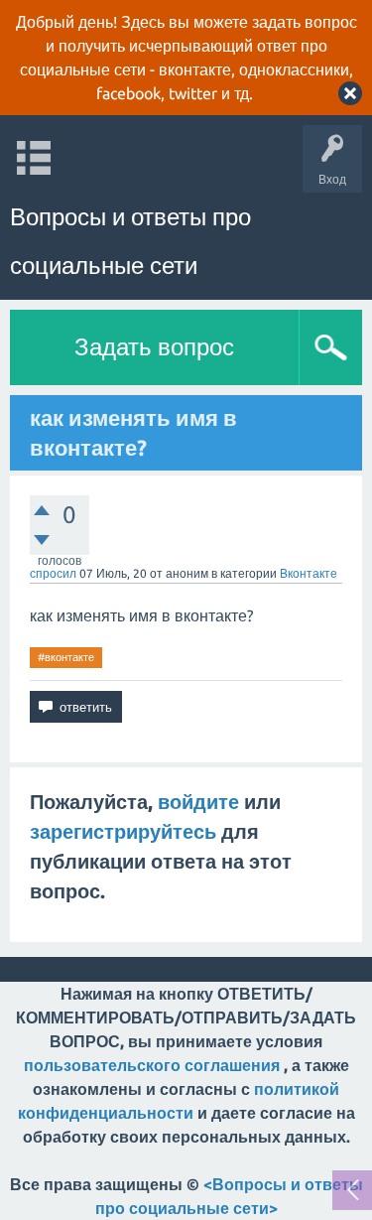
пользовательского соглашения (152, 1065)
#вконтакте (66, 657)
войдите (198, 801)
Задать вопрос (154, 347)
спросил (53, 573)
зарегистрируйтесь (123, 831)
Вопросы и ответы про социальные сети (130, 241)
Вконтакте (308, 573)
